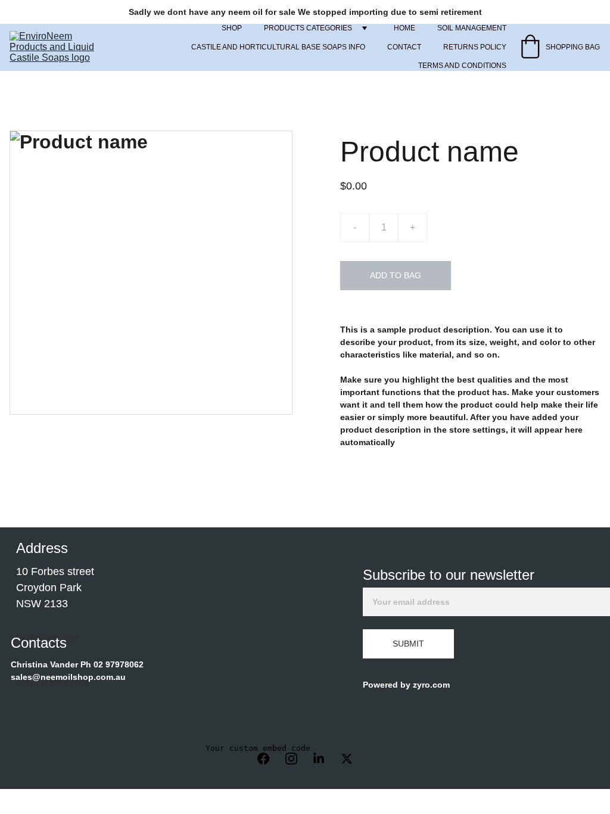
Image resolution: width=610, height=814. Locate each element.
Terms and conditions (462, 65)
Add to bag (395, 275)
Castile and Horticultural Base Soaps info (278, 47)
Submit (408, 643)
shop (232, 28)
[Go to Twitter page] (347, 759)
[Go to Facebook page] (269, 759)
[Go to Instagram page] (297, 759)
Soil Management (471, 28)
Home (404, 28)
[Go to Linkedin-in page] (325, 759)
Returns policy (474, 47)
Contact (404, 47)
